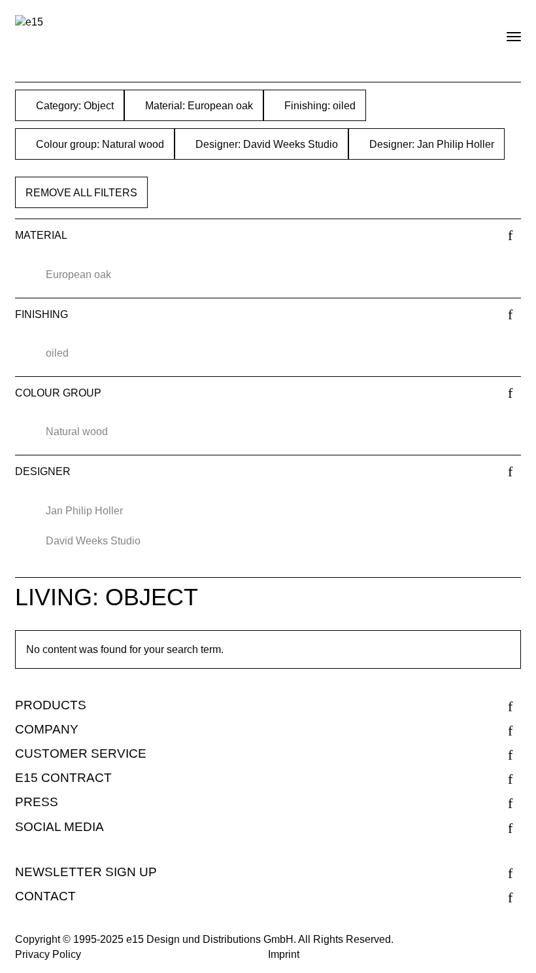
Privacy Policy (48, 954)
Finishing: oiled (319, 105)
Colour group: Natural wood (98, 144)
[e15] (29, 22)
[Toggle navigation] (503, 31)
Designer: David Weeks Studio (265, 144)
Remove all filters (81, 192)
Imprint (283, 954)
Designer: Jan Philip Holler (430, 144)
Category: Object (73, 105)
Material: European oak (197, 105)
